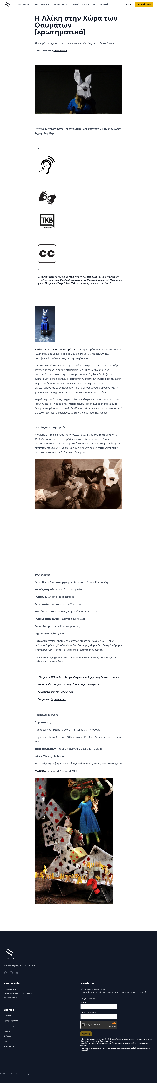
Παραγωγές (75, 4)
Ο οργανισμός (9, 1016)
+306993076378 (10, 997)
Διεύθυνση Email (88, 1012)
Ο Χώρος (86, 4)
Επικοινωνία (103, 4)
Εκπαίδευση (9, 1026)
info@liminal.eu (10, 989)
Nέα (93, 4)
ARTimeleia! (60, 50)
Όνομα (83, 1003)
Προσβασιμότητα (11, 1021)
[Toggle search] (119, 4)
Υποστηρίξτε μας (144, 4)
